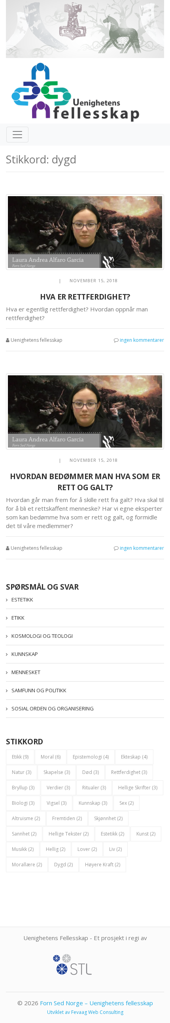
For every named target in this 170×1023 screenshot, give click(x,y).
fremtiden (67, 818)
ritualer (94, 787)
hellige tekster (69, 833)
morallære (27, 864)
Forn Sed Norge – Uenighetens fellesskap (96, 1003)
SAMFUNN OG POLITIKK (38, 690)
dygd (63, 864)
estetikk (112, 833)
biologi (23, 803)
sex (126, 803)
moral (50, 756)
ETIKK (18, 617)
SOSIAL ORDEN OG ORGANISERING (52, 708)
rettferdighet (129, 772)
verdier (58, 787)
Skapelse (56, 772)
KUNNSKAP (24, 654)
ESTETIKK (22, 599)
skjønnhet (108, 818)
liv (115, 849)
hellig (55, 849)
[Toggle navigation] (17, 134)
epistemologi (91, 756)
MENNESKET (25, 672)
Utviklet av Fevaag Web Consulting (85, 1012)
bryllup (23, 787)
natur (21, 772)
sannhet (24, 833)
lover (87, 849)
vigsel (56, 803)
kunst (145, 833)
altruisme (26, 818)
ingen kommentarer (142, 340)
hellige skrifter (137, 787)
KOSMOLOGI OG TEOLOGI (42, 635)
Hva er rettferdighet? (85, 297)
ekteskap (134, 756)
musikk (23, 849)
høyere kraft (102, 864)
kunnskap (93, 803)
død (90, 772)
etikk (20, 756)
